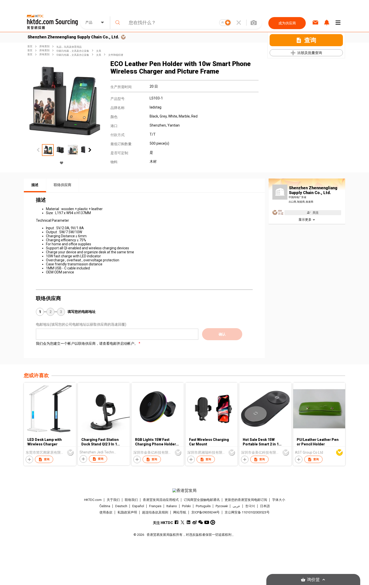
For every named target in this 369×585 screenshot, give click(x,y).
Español (138, 506)
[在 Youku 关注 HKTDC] (212, 522)
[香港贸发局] (184, 490)
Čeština (104, 506)
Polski (186, 506)
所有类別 (44, 46)
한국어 (250, 506)
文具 (98, 50)
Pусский (222, 506)
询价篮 (313, 579)
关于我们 (113, 500)
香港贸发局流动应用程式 (161, 500)
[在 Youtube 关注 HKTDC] (206, 522)
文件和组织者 (115, 54)
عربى (236, 506)
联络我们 (131, 500)
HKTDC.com (93, 500)
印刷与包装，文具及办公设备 (72, 50)
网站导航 (179, 512)
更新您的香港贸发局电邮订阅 (246, 500)
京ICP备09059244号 (205, 512)
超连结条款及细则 (155, 512)
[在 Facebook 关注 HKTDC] (176, 522)
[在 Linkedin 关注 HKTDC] (188, 522)
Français (155, 506)
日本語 (265, 506)
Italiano (171, 506)
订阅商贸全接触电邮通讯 (202, 500)
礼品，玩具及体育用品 (69, 46)
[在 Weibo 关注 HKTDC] (194, 522)
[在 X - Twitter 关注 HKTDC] (182, 522)
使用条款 (105, 512)
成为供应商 (287, 23)
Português (203, 506)
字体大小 (278, 500)
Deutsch (121, 506)
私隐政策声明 (127, 512)
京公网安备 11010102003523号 (247, 512)
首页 (29, 46)
